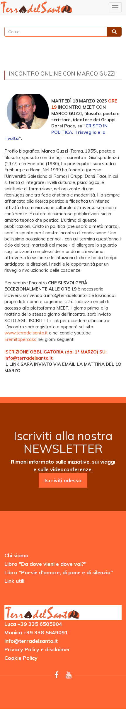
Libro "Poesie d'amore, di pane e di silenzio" (58, 572)
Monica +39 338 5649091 (36, 632)
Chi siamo (16, 555)
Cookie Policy (21, 658)
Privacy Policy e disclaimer (37, 649)
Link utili (14, 581)
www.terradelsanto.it (26, 333)
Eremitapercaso (20, 339)
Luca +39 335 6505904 (33, 624)
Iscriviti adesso (63, 480)
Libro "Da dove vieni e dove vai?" (45, 564)
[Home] (36, 7)
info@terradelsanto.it (31, 641)
